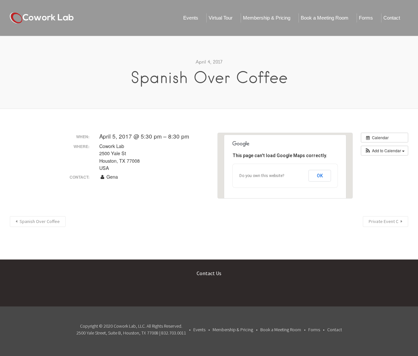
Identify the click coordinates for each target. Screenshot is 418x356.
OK (320, 175)
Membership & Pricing (266, 18)
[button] (384, 150)
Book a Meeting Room (324, 18)
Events (190, 18)
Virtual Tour (221, 18)
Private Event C (383, 221)
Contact (391, 18)
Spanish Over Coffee (40, 221)
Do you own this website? (261, 175)
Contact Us (209, 273)
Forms (366, 18)
